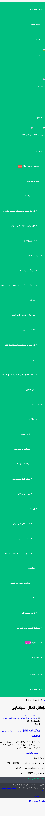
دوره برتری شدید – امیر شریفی (23, 225)
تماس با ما (36, 657)
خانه (38, 151)
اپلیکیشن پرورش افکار (29, 166)
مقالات (32, 419)
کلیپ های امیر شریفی (21, 523)
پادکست (31, 568)
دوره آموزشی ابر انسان (26, 270)
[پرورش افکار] (33, 134)
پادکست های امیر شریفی (20, 583)
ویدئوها (32, 508)
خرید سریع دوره (33, 181)
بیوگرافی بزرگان (24, 493)
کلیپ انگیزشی (24, 538)
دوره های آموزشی (33, 255)
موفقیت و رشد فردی (22, 449)
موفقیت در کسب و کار (21, 478)
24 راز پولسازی (29, 240)
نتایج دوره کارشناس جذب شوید (17, 553)
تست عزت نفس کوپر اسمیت (28, 627)
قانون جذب (25, 434)
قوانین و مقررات (28, 612)
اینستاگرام (33, 642)
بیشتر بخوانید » (32, 753)
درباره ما (36, 598)
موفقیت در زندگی (23, 464)
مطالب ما (36, 404)
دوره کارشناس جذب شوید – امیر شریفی (19, 210)
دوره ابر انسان (29, 196)
